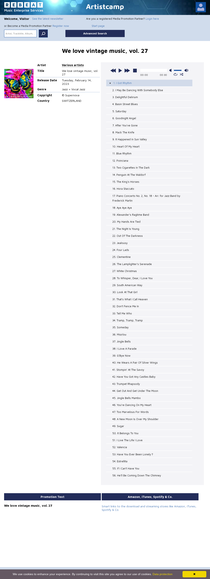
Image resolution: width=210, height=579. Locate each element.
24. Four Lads (120, 250)
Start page (98, 25)
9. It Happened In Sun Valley (129, 139)
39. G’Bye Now (121, 355)
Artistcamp (105, 6)
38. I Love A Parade (124, 348)
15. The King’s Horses (125, 181)
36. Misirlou (119, 334)
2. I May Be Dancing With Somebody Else (137, 90)
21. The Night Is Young (125, 228)
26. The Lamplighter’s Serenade (132, 264)
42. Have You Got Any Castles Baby (133, 376)
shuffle (181, 74)
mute (171, 70)
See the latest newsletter (47, 18)
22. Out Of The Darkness (127, 235)
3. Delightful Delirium (125, 97)
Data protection (162, 574)
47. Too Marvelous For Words (130, 412)
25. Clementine (121, 256)
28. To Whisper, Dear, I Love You (132, 278)
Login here (152, 18)
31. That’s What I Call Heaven (130, 299)
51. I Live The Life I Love (127, 440)
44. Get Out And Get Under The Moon (135, 390)
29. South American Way (127, 285)
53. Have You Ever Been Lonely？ (133, 454)
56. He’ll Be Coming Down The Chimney (136, 475)
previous (113, 70)
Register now (60, 25)
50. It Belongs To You (125, 433)
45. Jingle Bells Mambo (126, 398)
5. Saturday (119, 111)
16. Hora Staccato (123, 188)
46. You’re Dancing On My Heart (131, 405)
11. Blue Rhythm (121, 153)
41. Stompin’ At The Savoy (128, 369)
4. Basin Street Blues (125, 104)
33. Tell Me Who (122, 313)
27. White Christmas (124, 271)
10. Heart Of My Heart (125, 146)
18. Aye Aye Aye (122, 207)
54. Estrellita (119, 461)
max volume (186, 70)
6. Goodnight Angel (124, 118)
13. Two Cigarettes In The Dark (131, 167)
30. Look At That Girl (124, 292)
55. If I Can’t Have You (125, 468)
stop (135, 70)
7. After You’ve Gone (125, 125)
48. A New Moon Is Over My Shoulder (135, 419)
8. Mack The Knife (123, 132)
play (120, 70)
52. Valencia (119, 447)
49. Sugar (118, 426)
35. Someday (120, 327)
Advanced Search (95, 33)
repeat (175, 74)
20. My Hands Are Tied (126, 221)
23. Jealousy (120, 243)
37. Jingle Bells (121, 341)
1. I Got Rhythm (122, 83)
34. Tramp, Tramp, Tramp (127, 320)
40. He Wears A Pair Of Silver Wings (135, 362)
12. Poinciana (120, 160)
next (127, 70)
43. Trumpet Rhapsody (126, 383)
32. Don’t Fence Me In (125, 306)
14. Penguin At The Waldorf (129, 174)
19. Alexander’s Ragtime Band (130, 214)
